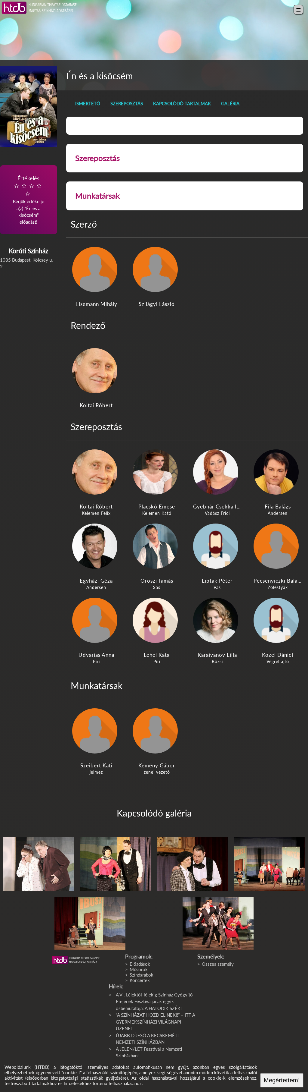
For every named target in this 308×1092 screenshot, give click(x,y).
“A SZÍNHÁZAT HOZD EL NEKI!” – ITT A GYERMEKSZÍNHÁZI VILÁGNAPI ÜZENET (155, 1021)
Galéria (230, 103)
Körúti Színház (28, 250)
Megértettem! (282, 1080)
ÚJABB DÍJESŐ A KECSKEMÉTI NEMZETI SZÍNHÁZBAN (147, 1039)
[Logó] (75, 960)
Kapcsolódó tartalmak (182, 103)
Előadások (140, 964)
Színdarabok (141, 974)
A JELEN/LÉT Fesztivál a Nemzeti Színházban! (149, 1052)
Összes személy (218, 964)
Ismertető (87, 103)
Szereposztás (126, 103)
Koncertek (140, 980)
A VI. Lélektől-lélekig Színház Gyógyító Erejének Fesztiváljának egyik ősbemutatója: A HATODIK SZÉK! (154, 1001)
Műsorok (139, 969)
